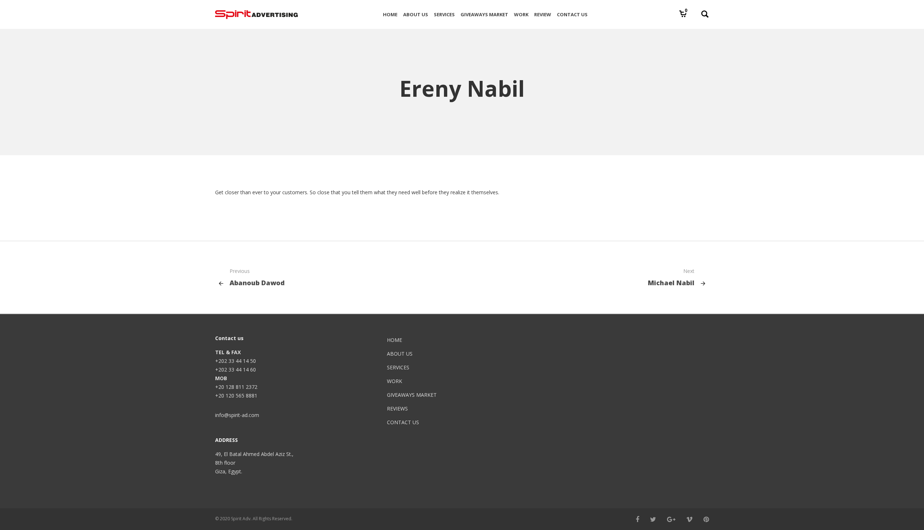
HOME (394, 339)
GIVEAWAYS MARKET (412, 394)
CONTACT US (403, 422)
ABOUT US (400, 353)
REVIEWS (397, 408)
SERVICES (398, 367)
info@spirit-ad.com (237, 415)
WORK (394, 381)
